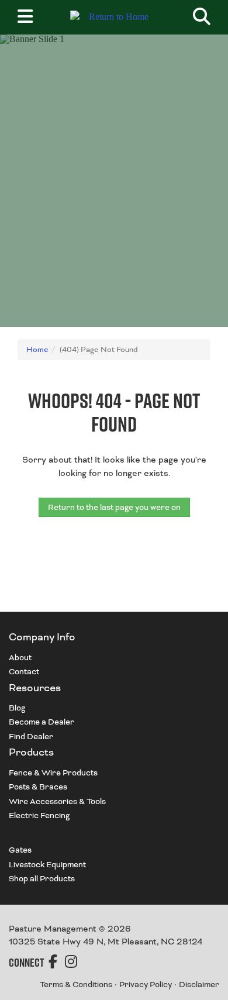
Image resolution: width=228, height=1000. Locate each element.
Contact (24, 672)
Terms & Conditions (76, 984)
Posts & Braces (38, 787)
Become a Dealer (41, 722)
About (20, 658)
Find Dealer (31, 737)
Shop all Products (42, 879)
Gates (20, 850)
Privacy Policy (145, 984)
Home (37, 349)
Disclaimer (199, 984)
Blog (17, 708)
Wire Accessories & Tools (57, 801)
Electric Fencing (39, 815)
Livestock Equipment (47, 865)
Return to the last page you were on (114, 507)
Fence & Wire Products (53, 773)
